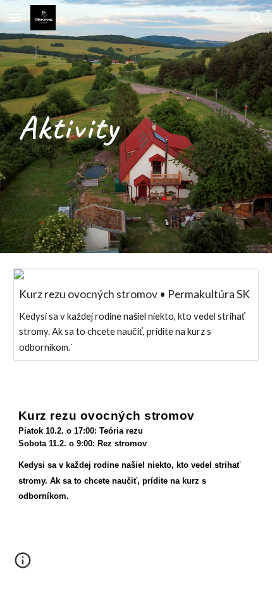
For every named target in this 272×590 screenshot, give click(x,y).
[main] (136, 126)
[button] (15, 17)
